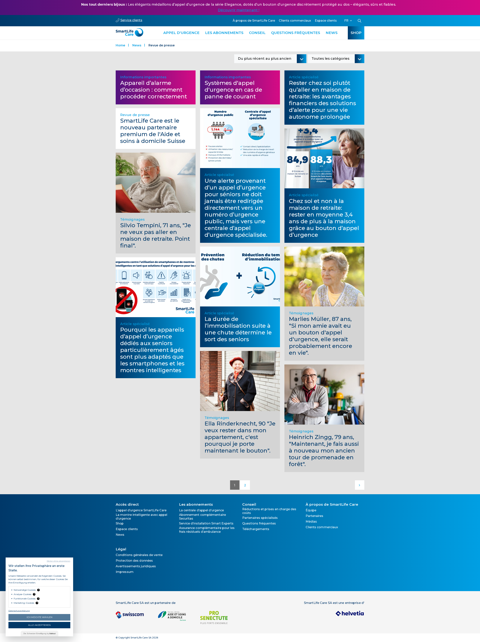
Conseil (257, 33)
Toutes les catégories (330, 59)
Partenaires (314, 516)
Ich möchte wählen (39, 617)
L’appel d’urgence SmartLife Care (141, 510)
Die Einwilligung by (39, 633)
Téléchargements (255, 529)
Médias (311, 521)
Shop (356, 33)
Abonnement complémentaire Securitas (202, 516)
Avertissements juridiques (136, 566)
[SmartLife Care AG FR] (129, 30)
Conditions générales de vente (139, 555)
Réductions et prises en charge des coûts (269, 511)
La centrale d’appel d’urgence (201, 510)
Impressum (125, 572)
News (332, 33)
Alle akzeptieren (39, 625)
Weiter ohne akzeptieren (58, 561)
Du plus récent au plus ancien (264, 59)
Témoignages (132, 219)
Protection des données (134, 560)
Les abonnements (224, 33)
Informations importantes (143, 77)
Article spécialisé (135, 324)
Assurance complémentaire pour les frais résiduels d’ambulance (207, 529)
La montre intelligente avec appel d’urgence (141, 516)
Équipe (311, 510)
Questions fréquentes (295, 33)
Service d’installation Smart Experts (206, 523)
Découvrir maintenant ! (238, 10)
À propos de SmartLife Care (254, 20)
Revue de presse (135, 115)
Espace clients (326, 20)
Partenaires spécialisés (260, 518)
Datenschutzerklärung (19, 611)
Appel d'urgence (181, 33)
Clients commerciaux (295, 20)
